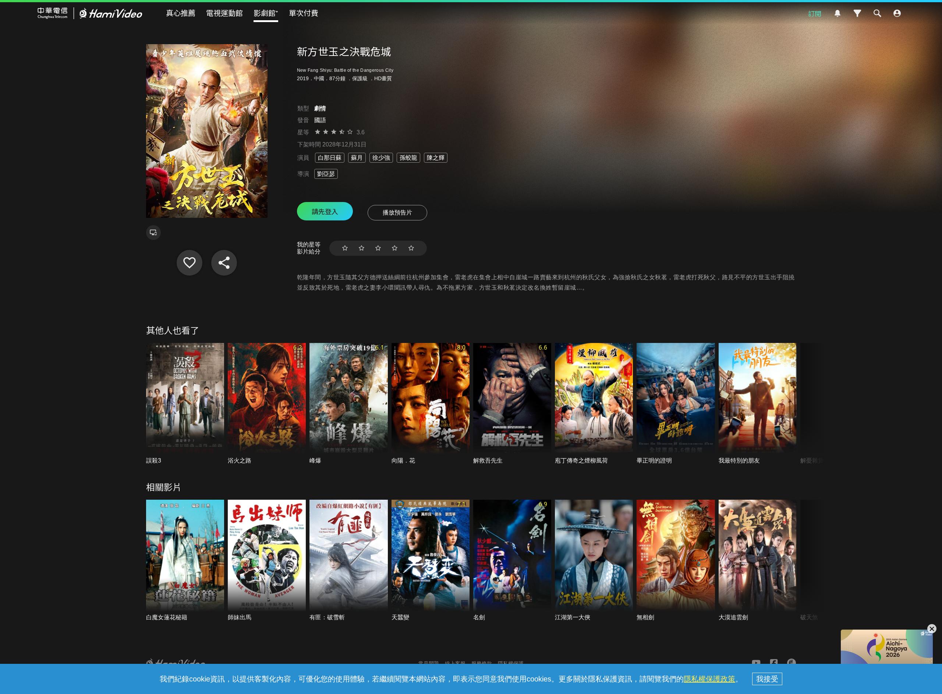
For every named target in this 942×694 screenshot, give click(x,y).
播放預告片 (397, 212)
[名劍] (512, 561)
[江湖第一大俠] (594, 561)
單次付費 (303, 12)
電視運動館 (224, 12)
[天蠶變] (431, 561)
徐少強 (381, 158)
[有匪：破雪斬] (348, 561)
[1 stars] (345, 248)
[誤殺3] (185, 404)
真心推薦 (180, 12)
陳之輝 (436, 158)
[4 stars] (394, 248)
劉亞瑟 (326, 174)
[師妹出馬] (267, 561)
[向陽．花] (431, 404)
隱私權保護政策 (709, 679)
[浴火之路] (267, 404)
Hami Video (90, 13)
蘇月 (357, 158)
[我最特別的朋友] (758, 404)
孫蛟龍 (408, 158)
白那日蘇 (329, 158)
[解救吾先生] (512, 404)
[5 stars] (411, 248)
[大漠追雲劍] (758, 561)
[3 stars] (378, 248)
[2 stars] (361, 248)
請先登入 (325, 211)
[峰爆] (348, 404)
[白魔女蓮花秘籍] (185, 561)
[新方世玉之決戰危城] (189, 263)
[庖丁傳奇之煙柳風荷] (594, 404)
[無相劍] (676, 561)
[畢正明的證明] (676, 404)
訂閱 (814, 13)
